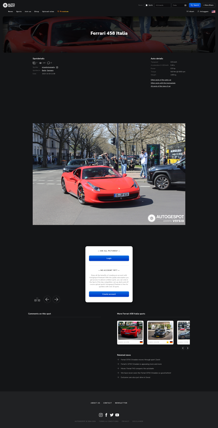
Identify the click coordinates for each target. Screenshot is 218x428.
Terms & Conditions (109, 421)
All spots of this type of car (161, 86)
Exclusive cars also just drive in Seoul (135, 377)
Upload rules (48, 11)
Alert (191, 11)
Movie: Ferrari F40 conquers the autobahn (137, 368)
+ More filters (208, 5)
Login (109, 258)
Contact (107, 403)
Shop (36, 11)
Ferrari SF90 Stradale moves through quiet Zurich (140, 359)
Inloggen (204, 11)
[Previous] (183, 348)
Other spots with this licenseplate (163, 83)
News (140, 5)
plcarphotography (48, 67)
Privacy (125, 421)
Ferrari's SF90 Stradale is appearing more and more (141, 364)
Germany (50, 70)
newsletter (121, 403)
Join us (28, 11)
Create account (109, 294)
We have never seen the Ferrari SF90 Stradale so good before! (146, 373)
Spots (151, 5)
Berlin (44, 70)
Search (196, 5)
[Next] (187, 348)
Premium (63, 11)
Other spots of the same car (161, 80)
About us (95, 403)
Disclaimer (138, 421)
